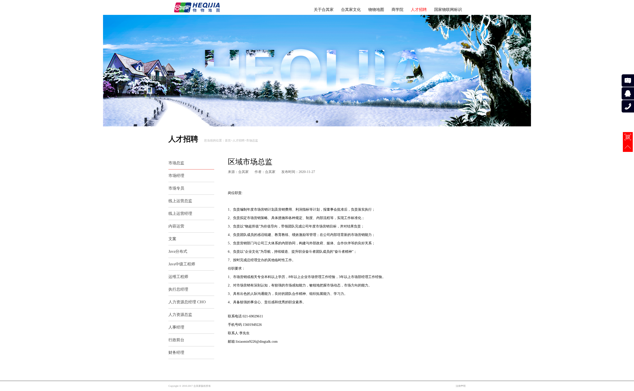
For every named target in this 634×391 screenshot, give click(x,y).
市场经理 (176, 175)
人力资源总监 (180, 314)
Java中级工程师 (181, 264)
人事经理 (176, 327)
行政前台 (176, 340)
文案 (172, 239)
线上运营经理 (180, 213)
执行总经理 (178, 289)
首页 (228, 140)
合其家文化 (351, 9)
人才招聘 (419, 9)
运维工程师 (178, 277)
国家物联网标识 (448, 9)
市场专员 (176, 188)
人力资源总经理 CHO (187, 302)
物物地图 (376, 9)
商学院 (397, 9)
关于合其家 (324, 9)
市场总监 (252, 140)
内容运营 (176, 226)
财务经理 (176, 352)
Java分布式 (177, 251)
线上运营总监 (180, 201)
